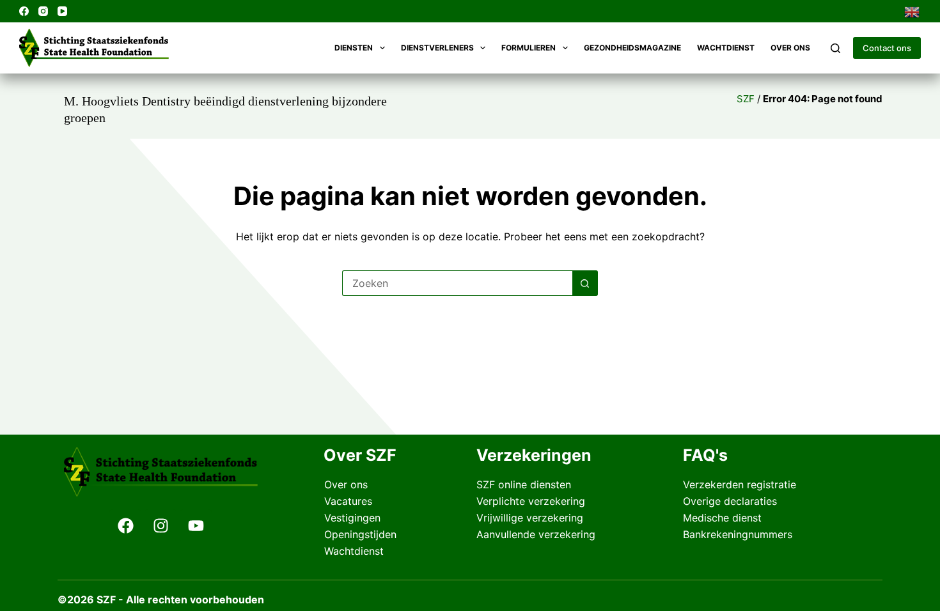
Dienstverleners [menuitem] (437, 47)
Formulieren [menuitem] (528, 47)
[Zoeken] (835, 48)
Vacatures (348, 501)
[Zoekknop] (585, 283)
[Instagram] (43, 11)
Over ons (346, 484)
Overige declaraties (730, 501)
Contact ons (887, 48)
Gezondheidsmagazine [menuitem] (632, 47)
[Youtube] (196, 525)
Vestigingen (352, 517)
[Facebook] (24, 11)
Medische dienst (722, 517)
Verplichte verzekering (530, 501)
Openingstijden (360, 534)
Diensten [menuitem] (353, 47)
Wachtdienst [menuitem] (726, 47)
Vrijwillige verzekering (529, 517)
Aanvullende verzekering (535, 534)
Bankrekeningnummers (737, 534)
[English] (912, 10)
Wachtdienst (354, 551)
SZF (746, 99)
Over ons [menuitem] (790, 47)
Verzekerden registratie (739, 484)
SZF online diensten (523, 484)
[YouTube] (62, 11)
